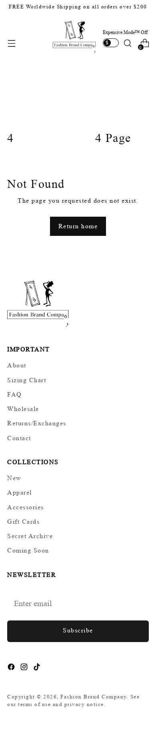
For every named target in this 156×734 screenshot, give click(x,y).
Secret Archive (30, 536)
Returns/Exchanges (36, 423)
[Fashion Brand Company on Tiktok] (37, 668)
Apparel (19, 492)
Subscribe (78, 630)
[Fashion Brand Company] (75, 36)
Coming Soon (28, 550)
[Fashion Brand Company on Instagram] (25, 668)
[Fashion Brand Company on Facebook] (12, 668)
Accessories (25, 507)
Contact (19, 438)
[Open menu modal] (11, 43)
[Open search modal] (127, 43)
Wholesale (23, 409)
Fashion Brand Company (93, 697)
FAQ (14, 394)
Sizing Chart (26, 380)
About (16, 365)
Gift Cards (23, 521)
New (14, 478)
